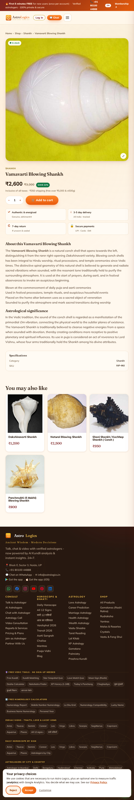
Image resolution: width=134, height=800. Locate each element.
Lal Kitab (74, 638)
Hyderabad (64, 767)
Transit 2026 (44, 630)
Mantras (42, 646)
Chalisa (41, 640)
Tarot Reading (77, 633)
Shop (18, 33)
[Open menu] (67, 17)
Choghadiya (103, 684)
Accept (29, 790)
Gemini (31, 725)
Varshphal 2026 (46, 625)
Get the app (16, 579)
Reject (13, 790)
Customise (45, 790)
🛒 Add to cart (42, 200)
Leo (53, 725)
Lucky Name (117, 705)
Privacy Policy (98, 782)
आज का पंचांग (26, 690)
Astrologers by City (41, 753)
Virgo (62, 725)
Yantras (104, 621)
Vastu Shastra (77, 628)
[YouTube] (33, 588)
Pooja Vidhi (44, 651)
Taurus (20, 725)
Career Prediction (79, 607)
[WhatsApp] (8, 588)
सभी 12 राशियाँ (44, 615)
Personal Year (47, 711)
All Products (107, 602)
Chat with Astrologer (17, 612)
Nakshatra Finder (38, 684)
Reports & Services (16, 628)
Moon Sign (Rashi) (97, 677)
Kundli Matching (31, 677)
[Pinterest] (42, 588)
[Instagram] (25, 588)
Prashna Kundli (78, 658)
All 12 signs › (37, 732)
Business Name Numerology (21, 711)
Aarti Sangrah (45, 635)
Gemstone (75, 648)
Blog (39, 656)
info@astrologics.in (49, 574)
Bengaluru (48, 767)
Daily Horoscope (46, 605)
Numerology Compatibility (93, 705)
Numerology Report (17, 705)
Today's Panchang (83, 684)
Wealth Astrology (79, 623)
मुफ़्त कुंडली (118, 684)
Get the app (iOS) (39, 579)
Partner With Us (15, 643)
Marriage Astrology (80, 612)
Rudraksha (106, 616)
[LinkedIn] (50, 588)
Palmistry (74, 653)
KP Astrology (76, 643)
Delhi (35, 767)
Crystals (105, 631)
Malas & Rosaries (110, 626)
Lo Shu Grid (70, 705)
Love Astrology (77, 602)
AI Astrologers (13, 607)
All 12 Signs (44, 610)
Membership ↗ (122, 5)
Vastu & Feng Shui (111, 636)
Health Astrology (79, 617)
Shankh (27, 33)
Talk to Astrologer (15, 602)
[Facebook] (17, 588)
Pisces (24, 732)
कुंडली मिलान (12, 690)
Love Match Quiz (75, 677)
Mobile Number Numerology (45, 705)
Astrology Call (13, 617)
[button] (67, 99)
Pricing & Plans (14, 633)
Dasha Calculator (15, 684)
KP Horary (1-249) (60, 684)
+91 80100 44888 (94, 5)
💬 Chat (54, 17)
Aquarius (11, 732)
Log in (39, 17)
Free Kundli (12, 677)
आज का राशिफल (45, 620)
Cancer (43, 725)
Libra (72, 725)
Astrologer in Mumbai (18, 767)
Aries (9, 725)
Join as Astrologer (15, 638)
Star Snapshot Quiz (53, 677)
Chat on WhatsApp (20, 574)
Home (8, 33)
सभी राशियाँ (52, 732)
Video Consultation (16, 623)
